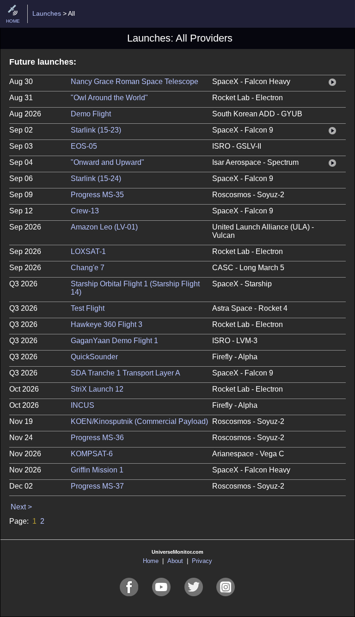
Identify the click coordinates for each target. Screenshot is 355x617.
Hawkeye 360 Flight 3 (106, 324)
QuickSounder (94, 357)
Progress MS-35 (97, 195)
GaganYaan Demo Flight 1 (114, 341)
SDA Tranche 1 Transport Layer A (125, 373)
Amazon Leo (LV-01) (104, 227)
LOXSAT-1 (88, 251)
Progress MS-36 (97, 438)
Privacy (202, 560)
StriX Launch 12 (97, 389)
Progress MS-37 (97, 486)
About (175, 560)
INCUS (82, 405)
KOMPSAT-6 (92, 454)
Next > (21, 507)
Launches (46, 13)
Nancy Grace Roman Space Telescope (134, 81)
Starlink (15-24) (96, 178)
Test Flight (87, 308)
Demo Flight (91, 114)
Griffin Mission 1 (97, 470)
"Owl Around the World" (109, 98)
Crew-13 (85, 211)
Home (151, 560)
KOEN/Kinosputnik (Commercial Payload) (139, 421)
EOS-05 (84, 146)
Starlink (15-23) (96, 130)
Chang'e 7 (87, 268)
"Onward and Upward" (107, 162)
